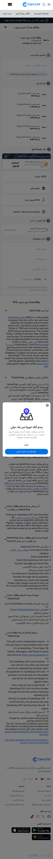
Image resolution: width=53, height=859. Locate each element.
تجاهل (26, 445)
